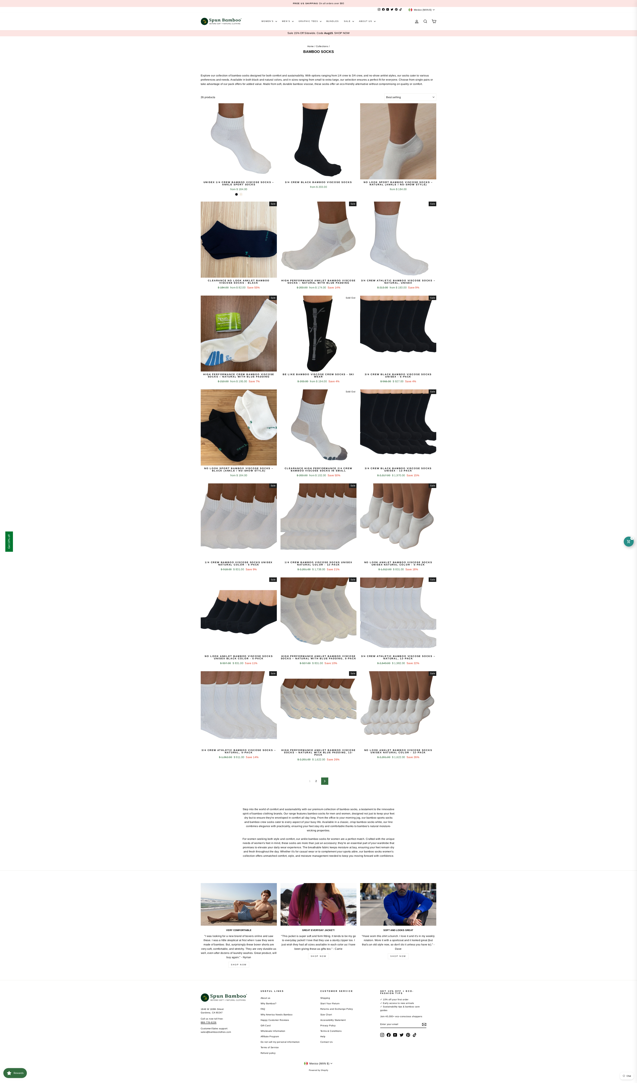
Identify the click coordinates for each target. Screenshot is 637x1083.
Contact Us (326, 1042)
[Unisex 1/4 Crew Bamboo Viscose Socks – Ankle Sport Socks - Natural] (241, 194)
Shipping (325, 998)
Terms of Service (270, 1047)
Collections (322, 46)
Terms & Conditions (331, 1031)
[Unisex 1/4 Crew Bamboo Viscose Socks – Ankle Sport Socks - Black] (236, 194)
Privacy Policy (328, 1025)
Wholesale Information (273, 1031)
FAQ (263, 1009)
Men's (286, 21)
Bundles (332, 21)
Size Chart (326, 1014)
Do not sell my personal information (280, 1042)
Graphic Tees (309, 21)
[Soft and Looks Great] (398, 904)
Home (310, 46)
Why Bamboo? (269, 1003)
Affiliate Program (270, 1036)
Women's (268, 21)
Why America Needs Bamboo (277, 1014)
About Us (366, 21)
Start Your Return (330, 1003)
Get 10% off (9, 541)
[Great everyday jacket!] (319, 904)
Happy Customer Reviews (275, 1020)
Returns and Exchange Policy (336, 1009)
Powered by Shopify (318, 1070)
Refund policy (268, 1053)
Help (322, 1036)
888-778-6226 (208, 1022)
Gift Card (266, 1025)
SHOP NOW (342, 33)
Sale (348, 21)
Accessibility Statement (333, 1020)
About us (265, 998)
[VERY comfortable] (239, 904)
